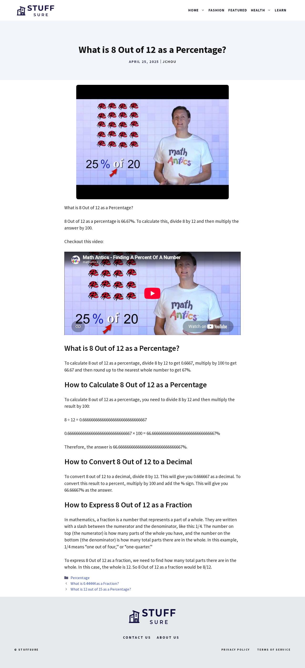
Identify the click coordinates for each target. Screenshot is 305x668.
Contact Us (137, 637)
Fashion (216, 10)
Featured (237, 10)
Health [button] (258, 10)
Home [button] (193, 10)
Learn (280, 10)
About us (168, 637)
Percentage (80, 577)
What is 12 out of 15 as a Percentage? (101, 589)
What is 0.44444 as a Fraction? (95, 583)
